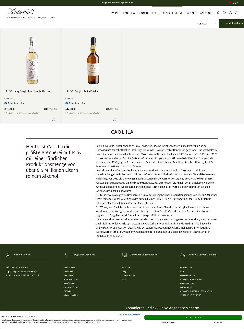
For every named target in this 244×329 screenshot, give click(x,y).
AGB (182, 272)
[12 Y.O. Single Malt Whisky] (93, 60)
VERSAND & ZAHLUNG (191, 279)
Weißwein (69, 276)
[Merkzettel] (224, 11)
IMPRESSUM (186, 268)
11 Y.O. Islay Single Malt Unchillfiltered (28, 92)
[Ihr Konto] (230, 11)
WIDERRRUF (186, 287)
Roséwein (69, 283)
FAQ (124, 272)
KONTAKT (127, 268)
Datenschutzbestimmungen (129, 314)
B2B (124, 279)
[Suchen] (218, 11)
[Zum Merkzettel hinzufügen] (46, 119)
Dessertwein (71, 287)
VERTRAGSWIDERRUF (190, 295)
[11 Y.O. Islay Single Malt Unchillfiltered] (32, 60)
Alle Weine (69, 268)
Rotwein (68, 272)
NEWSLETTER (128, 276)
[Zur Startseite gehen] (20, 11)
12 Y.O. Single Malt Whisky (81, 92)
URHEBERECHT (187, 283)
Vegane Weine (71, 295)
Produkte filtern (234, 24)
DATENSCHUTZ (187, 276)
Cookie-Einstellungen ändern (196, 291)
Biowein (68, 291)
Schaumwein (71, 279)
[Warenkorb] (236, 11)
